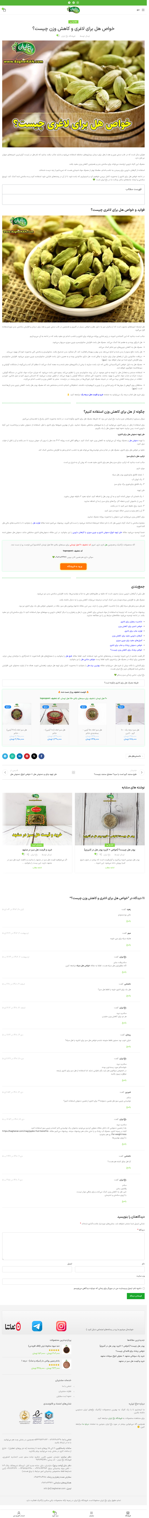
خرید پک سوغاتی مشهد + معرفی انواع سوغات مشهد (122, 1356)
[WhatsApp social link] (12, 756)
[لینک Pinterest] (73, 2)
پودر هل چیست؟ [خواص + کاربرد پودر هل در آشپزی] (109, 850)
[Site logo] (73, 9)
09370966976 (41, 1468)
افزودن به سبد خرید (130, 721)
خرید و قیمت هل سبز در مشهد (37, 850)
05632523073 (41, 1439)
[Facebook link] (41, 756)
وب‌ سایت (140, 1276)
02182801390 (55, 1439)
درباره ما (85, 1424)
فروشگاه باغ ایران (68, 36)
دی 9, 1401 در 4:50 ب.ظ (12, 1179)
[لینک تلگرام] (69, 2)
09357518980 (26, 1468)
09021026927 (60, 557)
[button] (6, 189)
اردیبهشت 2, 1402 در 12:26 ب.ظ (15, 957)
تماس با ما (66, 1386)
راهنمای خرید (37, 845)
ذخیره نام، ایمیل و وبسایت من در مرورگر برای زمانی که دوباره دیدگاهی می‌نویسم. (107, 1288)
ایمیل (69, 1263)
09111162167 (12, 1468)
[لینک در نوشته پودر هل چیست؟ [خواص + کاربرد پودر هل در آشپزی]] (110, 819)
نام (143, 1263)
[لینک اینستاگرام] (78, 2)
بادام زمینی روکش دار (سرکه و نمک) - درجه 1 (41, 1361)
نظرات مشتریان (65, 1391)
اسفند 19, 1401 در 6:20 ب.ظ (13, 984)
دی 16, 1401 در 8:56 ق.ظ (12, 1092)
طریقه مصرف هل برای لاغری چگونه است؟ (121, 682)
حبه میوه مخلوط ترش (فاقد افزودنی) (44, 1346)
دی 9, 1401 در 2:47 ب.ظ (12, 1156)
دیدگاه (141, 1230)
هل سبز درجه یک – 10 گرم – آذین (130, 731)
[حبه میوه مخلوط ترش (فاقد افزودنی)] (66, 1350)
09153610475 (40, 1477)
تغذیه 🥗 (73, 22)
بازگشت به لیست (73, 772)
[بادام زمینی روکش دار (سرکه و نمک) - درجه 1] (66, 1365)
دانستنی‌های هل (134, 756)
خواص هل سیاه (83, 965)
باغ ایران (106, 854)
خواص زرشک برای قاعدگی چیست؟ (130, 1351)
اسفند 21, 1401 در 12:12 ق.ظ (13, 1007)
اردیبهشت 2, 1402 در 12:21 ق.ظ (15, 933)
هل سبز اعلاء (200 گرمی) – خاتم (17, 731)
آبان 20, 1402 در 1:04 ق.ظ (13, 909)
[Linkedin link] (20, 756)
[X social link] (34, 756)
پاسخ (128, 921)
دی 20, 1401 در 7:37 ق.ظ (13, 1058)
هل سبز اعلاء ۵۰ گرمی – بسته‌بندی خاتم (92, 731)
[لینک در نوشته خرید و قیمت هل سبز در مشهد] (37, 819)
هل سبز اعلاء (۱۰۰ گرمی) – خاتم (54, 731)
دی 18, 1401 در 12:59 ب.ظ (13, 1119)
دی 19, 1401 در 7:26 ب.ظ (12, 1034)
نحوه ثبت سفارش (63, 1396)
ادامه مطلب (109, 867)
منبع (104, 359)
